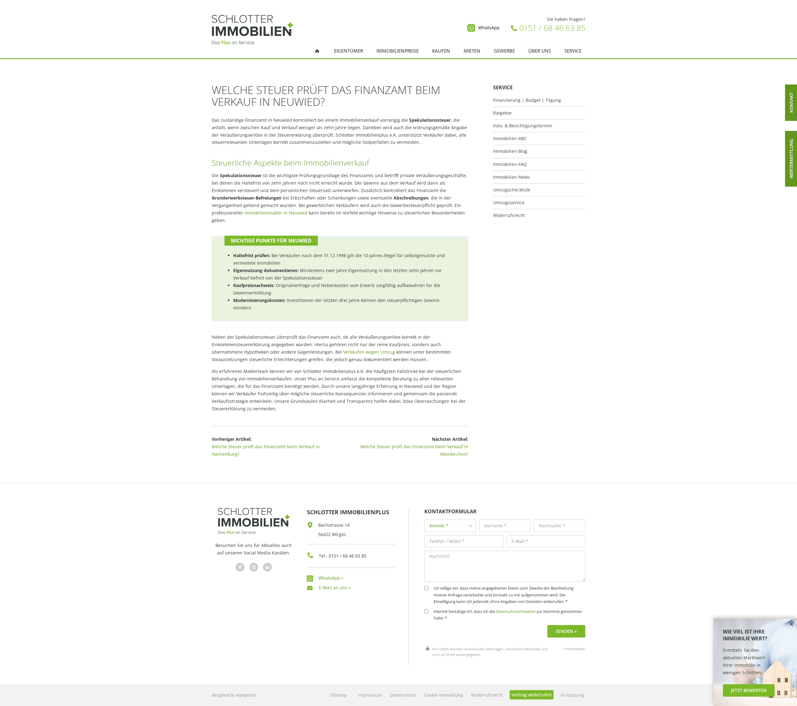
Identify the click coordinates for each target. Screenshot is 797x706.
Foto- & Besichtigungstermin (522, 125)
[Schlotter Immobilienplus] (252, 29)
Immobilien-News (511, 177)
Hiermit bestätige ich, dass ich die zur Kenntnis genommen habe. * (508, 615)
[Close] (791, 624)
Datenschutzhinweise (515, 611)
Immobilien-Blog (510, 151)
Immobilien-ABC (510, 138)
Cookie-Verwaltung (443, 695)
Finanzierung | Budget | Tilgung (527, 100)
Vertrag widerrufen (532, 695)
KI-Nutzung (572, 695)
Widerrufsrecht (509, 215)
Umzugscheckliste (512, 189)
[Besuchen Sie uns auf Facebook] (240, 567)
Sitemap (338, 695)
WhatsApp (489, 28)
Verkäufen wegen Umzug (369, 352)
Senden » (566, 631)
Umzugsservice (509, 202)
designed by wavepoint (234, 695)
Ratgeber (502, 113)
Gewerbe (504, 51)
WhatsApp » (330, 578)
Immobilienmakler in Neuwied (276, 213)
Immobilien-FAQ (510, 164)
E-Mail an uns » (335, 588)
